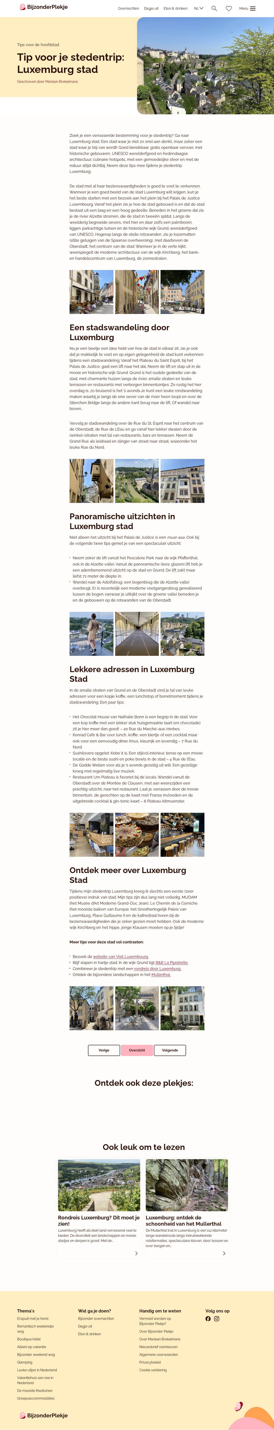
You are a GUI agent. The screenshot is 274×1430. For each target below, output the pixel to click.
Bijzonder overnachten (96, 1319)
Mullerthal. (161, 974)
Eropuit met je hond (32, 1319)
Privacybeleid (150, 1362)
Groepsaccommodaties (36, 1398)
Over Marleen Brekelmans (159, 1339)
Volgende (170, 1050)
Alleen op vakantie (31, 1347)
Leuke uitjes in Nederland (37, 1370)
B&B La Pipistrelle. (172, 962)
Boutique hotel (28, 1339)
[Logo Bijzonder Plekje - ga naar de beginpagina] (43, 9)
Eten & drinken (175, 8)
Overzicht (137, 1050)
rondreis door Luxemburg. (157, 968)
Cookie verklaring (153, 1370)
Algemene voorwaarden (158, 1355)
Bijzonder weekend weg (36, 1355)
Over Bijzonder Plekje (156, 1331)
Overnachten (128, 8)
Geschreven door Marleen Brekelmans (47, 82)
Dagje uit (151, 8)
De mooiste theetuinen (34, 1391)
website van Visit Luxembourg (120, 956)
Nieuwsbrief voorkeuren (158, 1347)
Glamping (24, 1362)
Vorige (104, 1050)
